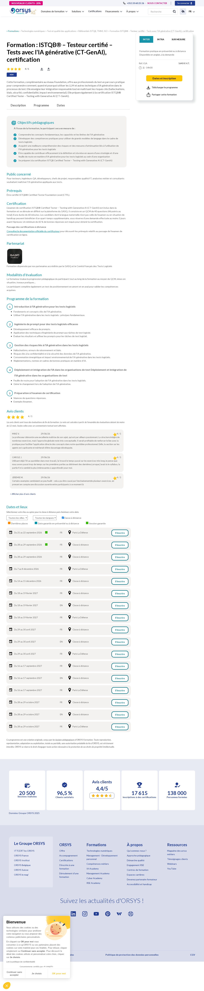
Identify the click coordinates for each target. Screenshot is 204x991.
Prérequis (14, 190)
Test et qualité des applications (61, 31)
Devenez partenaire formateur (142, 879)
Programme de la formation (27, 299)
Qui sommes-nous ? (136, 850)
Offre (62, 850)
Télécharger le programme (165, 87)
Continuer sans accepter (14, 973)
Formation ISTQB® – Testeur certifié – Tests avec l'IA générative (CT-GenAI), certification (152, 31)
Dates (61, 105)
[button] (7, 985)
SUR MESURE (178, 39)
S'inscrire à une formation (66, 867)
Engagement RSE (135, 865)
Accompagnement (68, 855)
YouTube (171, 868)
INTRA (160, 39)
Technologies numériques (33, 31)
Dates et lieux (16, 507)
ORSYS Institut (22, 860)
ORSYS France (21, 855)
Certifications (95, 11)
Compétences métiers (98, 863)
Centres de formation (137, 870)
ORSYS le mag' (21, 874)
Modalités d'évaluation (24, 275)
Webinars (172, 863)
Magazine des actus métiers (177, 852)
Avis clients (15, 411)
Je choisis (37, 973)
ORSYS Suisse (21, 870)
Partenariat (15, 243)
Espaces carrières (135, 874)
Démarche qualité (135, 860)
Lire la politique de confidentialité (20, 962)
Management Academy (98, 873)
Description (18, 105)
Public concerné (19, 174)
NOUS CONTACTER (157, 3)
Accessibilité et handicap (139, 884)
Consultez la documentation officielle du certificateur (33, 231)
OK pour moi (59, 973)
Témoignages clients (177, 859)
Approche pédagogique (138, 855)
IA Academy (93, 868)
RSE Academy (93, 883)
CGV (192, 954)
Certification (16, 203)
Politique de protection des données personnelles (132, 954)
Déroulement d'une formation (69, 875)
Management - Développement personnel (102, 857)
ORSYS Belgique (22, 865)
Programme (41, 105)
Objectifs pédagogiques (36, 122)
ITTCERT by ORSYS (24, 850)
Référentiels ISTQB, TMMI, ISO (93, 31)
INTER (146, 39)
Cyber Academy (94, 878)
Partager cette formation (164, 94)
